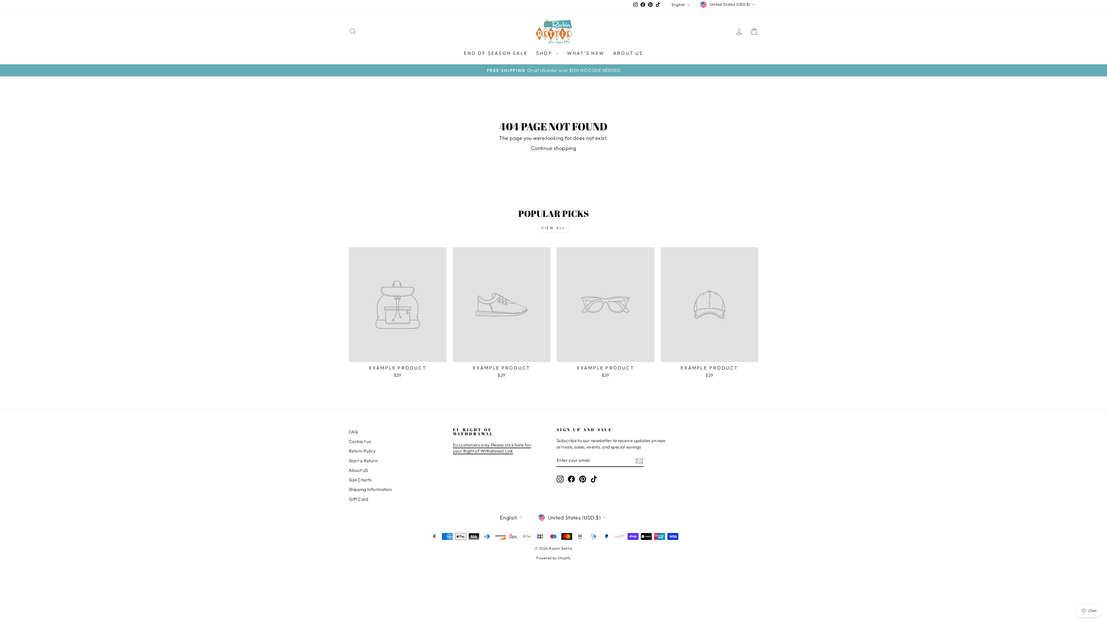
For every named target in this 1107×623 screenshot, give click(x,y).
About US (358, 470)
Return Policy (362, 451)
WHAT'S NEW (586, 53)
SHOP (545, 53)
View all (553, 228)
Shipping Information (370, 489)
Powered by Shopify (553, 558)
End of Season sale (496, 53)
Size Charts (360, 480)
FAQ (353, 432)
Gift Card (358, 499)
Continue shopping (553, 148)
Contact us (360, 441)
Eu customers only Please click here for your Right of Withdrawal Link (492, 448)
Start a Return (363, 461)
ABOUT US (628, 53)
